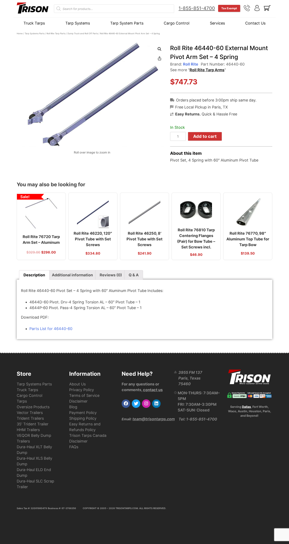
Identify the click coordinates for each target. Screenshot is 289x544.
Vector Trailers (30, 412)
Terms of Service (84, 395)
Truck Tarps (34, 23)
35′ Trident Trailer (32, 424)
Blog (73, 407)
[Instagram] (146, 403)
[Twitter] (136, 403)
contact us (153, 390)
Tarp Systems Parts (34, 33)
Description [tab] (34, 275)
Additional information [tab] (72, 275)
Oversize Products (33, 407)
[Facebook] (126, 403)
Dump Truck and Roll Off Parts (82, 33)
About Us (77, 384)
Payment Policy (83, 412)
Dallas (246, 406)
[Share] (159, 58)
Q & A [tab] (134, 275)
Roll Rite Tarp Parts (56, 33)
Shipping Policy (82, 418)
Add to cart (205, 136)
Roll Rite (190, 64)
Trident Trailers (30, 418)
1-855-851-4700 (197, 8)
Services (217, 23)
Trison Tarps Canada (87, 435)
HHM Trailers (28, 430)
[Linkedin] (156, 403)
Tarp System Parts (126, 23)
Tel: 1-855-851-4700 (198, 419)
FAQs (73, 447)
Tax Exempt (229, 8)
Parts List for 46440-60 (50, 328)
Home (20, 33)
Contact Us (255, 23)
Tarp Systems (77, 23)
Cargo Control (176, 23)
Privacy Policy (81, 390)
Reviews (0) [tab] (111, 275)
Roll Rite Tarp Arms (207, 70)
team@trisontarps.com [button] (153, 419)
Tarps (22, 401)
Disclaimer (78, 401)
